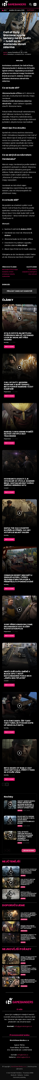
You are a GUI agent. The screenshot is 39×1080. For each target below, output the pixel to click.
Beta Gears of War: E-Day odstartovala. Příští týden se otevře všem (19, 770)
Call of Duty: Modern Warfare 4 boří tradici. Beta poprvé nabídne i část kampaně (18, 385)
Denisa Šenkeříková (14, 52)
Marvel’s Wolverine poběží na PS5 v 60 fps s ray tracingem (18, 433)
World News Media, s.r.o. (18, 1066)
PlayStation (7, 391)
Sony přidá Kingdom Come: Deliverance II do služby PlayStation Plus (18, 626)
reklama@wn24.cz (23, 1057)
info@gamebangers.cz (23, 1026)
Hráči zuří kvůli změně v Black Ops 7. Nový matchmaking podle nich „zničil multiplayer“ (17, 674)
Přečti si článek (9, 346)
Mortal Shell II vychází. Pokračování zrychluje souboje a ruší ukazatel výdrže (28, 894)
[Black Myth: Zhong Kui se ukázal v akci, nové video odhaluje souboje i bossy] (10, 820)
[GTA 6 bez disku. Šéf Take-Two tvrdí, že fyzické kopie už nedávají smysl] (19, 706)
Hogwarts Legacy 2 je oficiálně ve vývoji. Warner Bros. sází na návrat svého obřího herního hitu (19, 481)
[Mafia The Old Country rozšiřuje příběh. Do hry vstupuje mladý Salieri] (19, 513)
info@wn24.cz (23, 1055)
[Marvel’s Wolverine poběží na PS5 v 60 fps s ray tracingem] (19, 417)
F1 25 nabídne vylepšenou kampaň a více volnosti (29, 272)
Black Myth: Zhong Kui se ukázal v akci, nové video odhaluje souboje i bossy (26, 819)
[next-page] (7, 784)
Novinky (6, 342)
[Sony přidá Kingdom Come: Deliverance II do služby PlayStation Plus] (19, 609)
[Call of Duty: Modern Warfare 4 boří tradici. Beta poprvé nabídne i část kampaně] (19, 367)
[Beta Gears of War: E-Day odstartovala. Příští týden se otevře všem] (19, 753)
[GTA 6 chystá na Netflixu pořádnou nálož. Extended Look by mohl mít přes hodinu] (19, 318)
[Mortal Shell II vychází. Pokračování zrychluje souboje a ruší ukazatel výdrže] (11, 894)
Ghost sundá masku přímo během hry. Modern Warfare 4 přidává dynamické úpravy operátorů (26, 804)
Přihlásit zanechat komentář (19, 291)
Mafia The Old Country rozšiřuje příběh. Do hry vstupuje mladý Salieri (17, 530)
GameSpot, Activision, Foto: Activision (19, 54)
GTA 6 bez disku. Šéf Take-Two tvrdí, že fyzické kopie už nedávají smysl (18, 722)
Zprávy (19, 842)
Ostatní (6, 488)
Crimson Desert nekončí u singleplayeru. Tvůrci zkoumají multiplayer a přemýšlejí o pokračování (18, 578)
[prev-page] (3, 784)
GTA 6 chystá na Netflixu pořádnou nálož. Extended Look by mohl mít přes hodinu (19, 336)
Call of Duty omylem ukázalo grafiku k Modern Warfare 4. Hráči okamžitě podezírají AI (25, 836)
